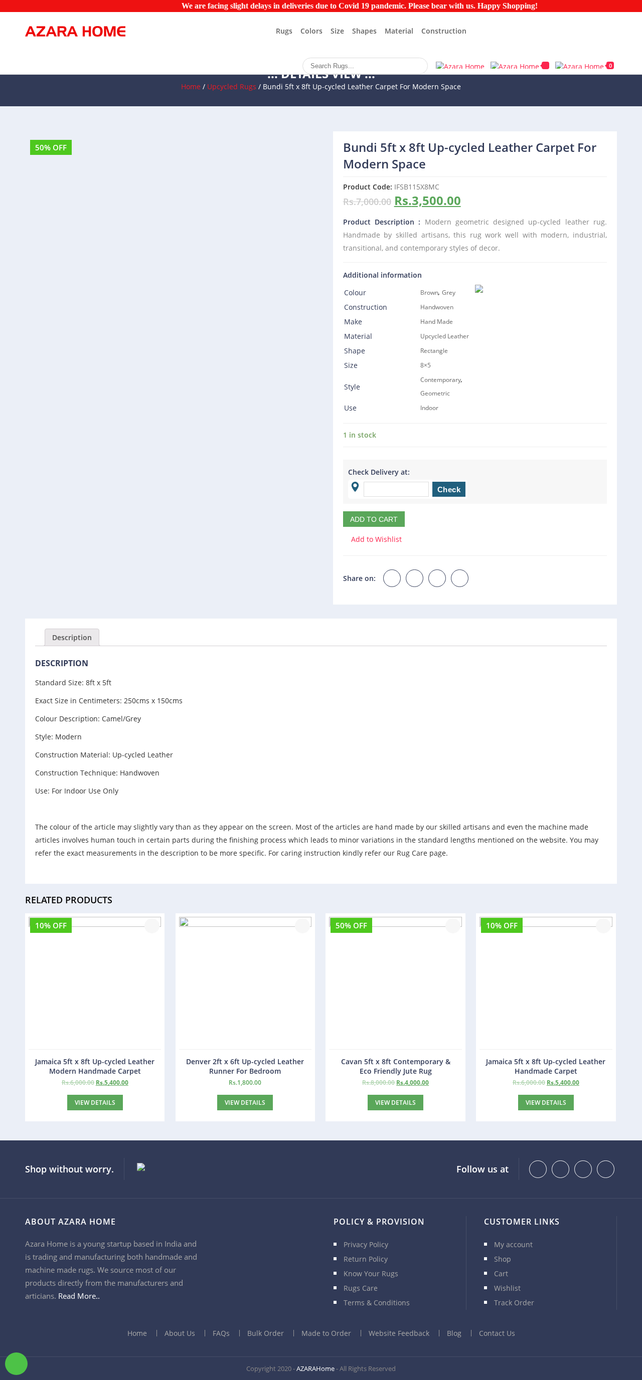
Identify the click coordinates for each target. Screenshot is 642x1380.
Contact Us (497, 1333)
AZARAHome (315, 1368)
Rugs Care (361, 1288)
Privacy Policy (366, 1244)
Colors (311, 31)
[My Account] (460, 65)
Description (72, 637)
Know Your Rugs (371, 1273)
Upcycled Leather (444, 336)
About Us (180, 1333)
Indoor (429, 408)
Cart (501, 1273)
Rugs (284, 31)
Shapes (364, 31)
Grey (448, 292)
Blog (454, 1333)
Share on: (359, 578)
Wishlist (507, 1288)
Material (399, 31)
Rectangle (434, 350)
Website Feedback (399, 1333)
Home (191, 86)
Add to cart (374, 519)
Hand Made (436, 321)
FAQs (221, 1333)
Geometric (435, 393)
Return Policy (366, 1259)
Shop (502, 1259)
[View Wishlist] (520, 65)
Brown (429, 292)
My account (513, 1244)
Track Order (514, 1302)
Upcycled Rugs (231, 86)
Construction (443, 31)
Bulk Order (265, 1333)
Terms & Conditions (377, 1302)
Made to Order (326, 1333)
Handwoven (436, 307)
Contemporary (440, 379)
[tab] (72, 637)
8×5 (425, 365)
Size (337, 31)
